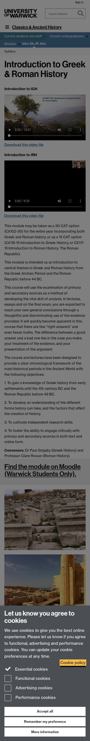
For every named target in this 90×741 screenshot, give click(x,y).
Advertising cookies (33, 688)
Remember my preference (45, 722)
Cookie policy (73, 662)
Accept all (45, 711)
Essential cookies (31, 669)
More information (45, 732)
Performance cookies (35, 697)
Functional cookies (32, 678)
